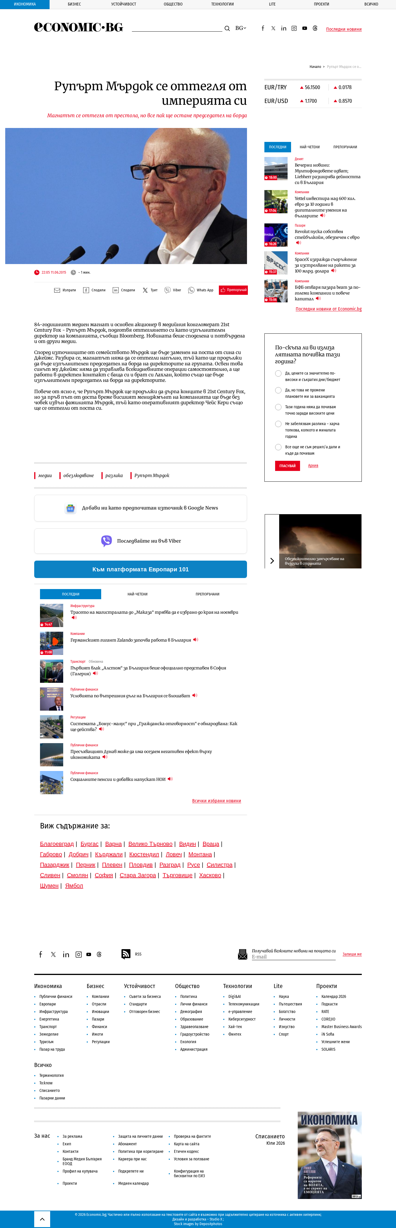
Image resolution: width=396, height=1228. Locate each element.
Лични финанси (194, 1004)
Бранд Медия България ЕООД (82, 1161)
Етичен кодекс (186, 1151)
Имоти (97, 1034)
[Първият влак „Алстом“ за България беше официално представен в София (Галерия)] (51, 671)
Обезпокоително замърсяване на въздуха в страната (314, 560)
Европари (47, 1004)
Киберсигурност (242, 1019)
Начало (315, 66)
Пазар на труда (52, 1049)
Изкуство (287, 1026)
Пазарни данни (52, 1098)
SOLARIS (328, 1049)
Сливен (50, 875)
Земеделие (49, 1034)
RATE (325, 1011)
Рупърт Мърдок (152, 475)
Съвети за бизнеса (145, 996)
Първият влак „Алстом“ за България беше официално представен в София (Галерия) (148, 670)
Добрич (78, 854)
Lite (272, 4)
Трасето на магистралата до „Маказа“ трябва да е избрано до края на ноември (154, 612)
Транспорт (48, 1026)
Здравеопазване (194, 1026)
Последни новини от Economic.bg (329, 309)
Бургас (90, 844)
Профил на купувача (80, 1171)
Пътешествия (290, 1004)
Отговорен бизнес (144, 1011)
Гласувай (287, 466)
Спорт (284, 1034)
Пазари (98, 1019)
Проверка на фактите (192, 1136)
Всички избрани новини (216, 801)
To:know (45, 1083)
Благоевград (57, 844)
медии (45, 475)
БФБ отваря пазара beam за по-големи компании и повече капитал (328, 293)
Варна (113, 844)
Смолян (77, 875)
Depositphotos (210, 1224)
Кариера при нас (132, 1159)
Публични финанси (55, 996)
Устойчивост (123, 4)
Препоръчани (207, 594)
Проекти (321, 4)
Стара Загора (138, 875)
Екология (188, 1041)
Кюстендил (144, 854)
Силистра (219, 865)
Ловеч (174, 854)
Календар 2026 (333, 996)
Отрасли (99, 1004)
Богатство (287, 1011)
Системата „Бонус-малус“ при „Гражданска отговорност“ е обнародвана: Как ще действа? (153, 726)
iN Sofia (327, 1034)
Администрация (194, 1049)
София (104, 875)
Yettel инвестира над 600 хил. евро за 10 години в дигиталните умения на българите (325, 207)
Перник (85, 865)
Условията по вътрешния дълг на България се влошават (130, 695)
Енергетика (49, 1019)
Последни (70, 594)
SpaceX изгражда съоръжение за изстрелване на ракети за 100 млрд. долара (326, 265)
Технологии (222, 4)
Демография (191, 1011)
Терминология (51, 1075)
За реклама (72, 1136)
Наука (284, 996)
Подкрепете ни (131, 1171)
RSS (138, 954)
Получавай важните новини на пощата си (294, 951)
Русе (193, 865)
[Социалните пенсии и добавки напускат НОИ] (51, 782)
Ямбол (74, 885)
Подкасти (329, 1004)
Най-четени (138, 594)
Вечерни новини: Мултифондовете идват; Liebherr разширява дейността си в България (328, 173)
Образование (191, 1019)
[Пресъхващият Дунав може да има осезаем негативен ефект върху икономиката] (51, 754)
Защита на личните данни (140, 1136)
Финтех (234, 1034)
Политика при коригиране (141, 1151)
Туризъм (46, 1041)
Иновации (100, 1011)
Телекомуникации (243, 1004)
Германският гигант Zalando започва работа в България (131, 640)
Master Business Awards (341, 1026)
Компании (100, 996)
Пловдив (141, 865)
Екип (67, 1144)
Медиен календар (133, 1183)
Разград (170, 865)
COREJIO (328, 1019)
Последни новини (344, 29)
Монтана (200, 854)
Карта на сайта (186, 1144)
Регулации (101, 1041)
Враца (211, 844)
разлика (114, 475)
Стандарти (138, 1004)
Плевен (112, 865)
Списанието (49, 1090)
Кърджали (109, 854)
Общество (173, 4)
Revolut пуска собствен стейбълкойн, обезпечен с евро (327, 234)
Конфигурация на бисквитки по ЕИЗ (189, 1173)
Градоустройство (194, 1034)
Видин (187, 844)
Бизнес (74, 4)
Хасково (210, 875)
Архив (313, 466)
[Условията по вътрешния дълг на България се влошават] (51, 699)
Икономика (25, 4)
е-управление (240, 1011)
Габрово (51, 854)
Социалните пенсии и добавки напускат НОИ (118, 779)
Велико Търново (150, 844)
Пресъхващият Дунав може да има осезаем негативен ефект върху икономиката (141, 754)
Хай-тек (235, 1026)
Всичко (371, 4)
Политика (188, 996)
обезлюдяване (78, 475)
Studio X (216, 1219)
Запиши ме (352, 954)
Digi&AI (234, 996)
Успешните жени (335, 1041)
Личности (287, 1019)
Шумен (49, 885)
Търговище (177, 875)
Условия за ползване (191, 1159)
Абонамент (127, 1144)
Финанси (99, 1026)
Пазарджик (54, 865)
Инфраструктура (53, 1011)
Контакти (71, 1151)
